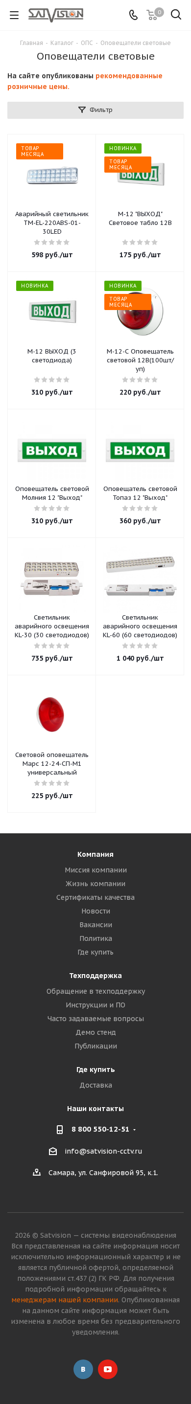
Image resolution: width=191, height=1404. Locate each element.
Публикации (95, 1046)
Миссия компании (96, 870)
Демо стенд (95, 1032)
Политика (95, 938)
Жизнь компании (95, 883)
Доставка (95, 1085)
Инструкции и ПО (95, 1005)
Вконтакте (83, 1369)
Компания (95, 854)
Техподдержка (95, 975)
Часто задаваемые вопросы (96, 1018)
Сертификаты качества (95, 897)
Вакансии (95, 924)
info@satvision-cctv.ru (104, 1151)
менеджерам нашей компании (64, 1299)
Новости (95, 911)
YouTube (108, 1369)
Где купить (95, 952)
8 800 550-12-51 (101, 1129)
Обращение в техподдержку (96, 991)
